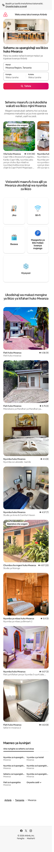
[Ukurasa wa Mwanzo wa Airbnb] (5, 14)
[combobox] (26, 67)
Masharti (31, 838)
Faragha (20, 838)
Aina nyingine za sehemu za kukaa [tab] (18, 749)
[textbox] (15, 77)
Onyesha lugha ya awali (16, 6)
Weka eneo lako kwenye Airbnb (31, 14)
